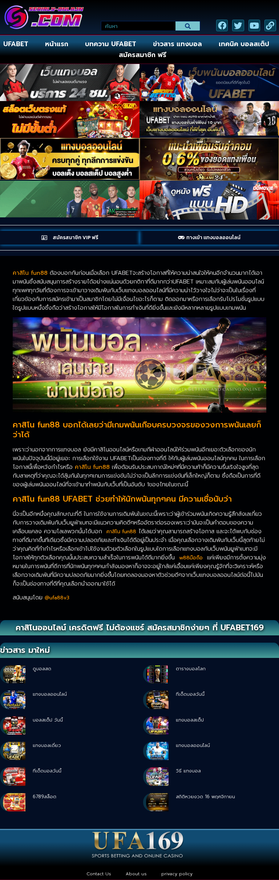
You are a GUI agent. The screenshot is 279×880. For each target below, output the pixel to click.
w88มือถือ (191, 558)
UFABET (15, 44)
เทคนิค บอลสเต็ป (244, 44)
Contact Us (98, 874)
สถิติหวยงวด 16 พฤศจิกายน (205, 796)
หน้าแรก (56, 44)
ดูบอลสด (42, 668)
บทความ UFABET (110, 44)
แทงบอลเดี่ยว (47, 745)
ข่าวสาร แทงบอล (177, 44)
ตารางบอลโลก (191, 668)
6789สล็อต (44, 796)
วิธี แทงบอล (188, 770)
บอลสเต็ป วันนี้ (48, 719)
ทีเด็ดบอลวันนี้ (190, 694)
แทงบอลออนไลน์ (50, 694)
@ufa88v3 (57, 598)
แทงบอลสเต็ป (190, 719)
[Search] (187, 26)
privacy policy (177, 874)
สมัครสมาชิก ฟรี (142, 55)
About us (136, 874)
